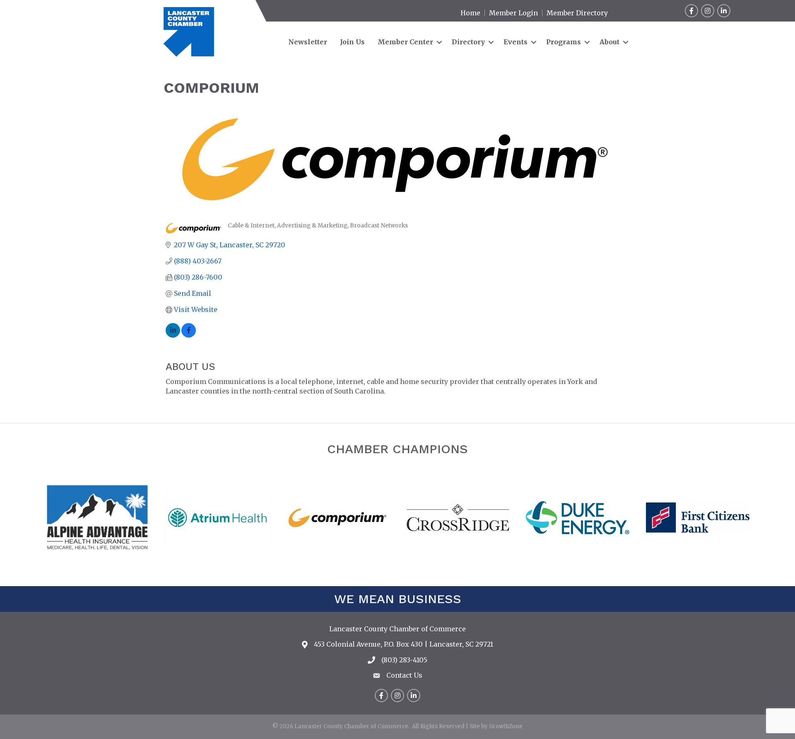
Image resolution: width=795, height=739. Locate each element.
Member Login (513, 13)
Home (470, 13)
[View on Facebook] (188, 335)
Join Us (352, 42)
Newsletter (307, 42)
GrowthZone (506, 726)
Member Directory (577, 13)
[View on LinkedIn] (173, 335)
